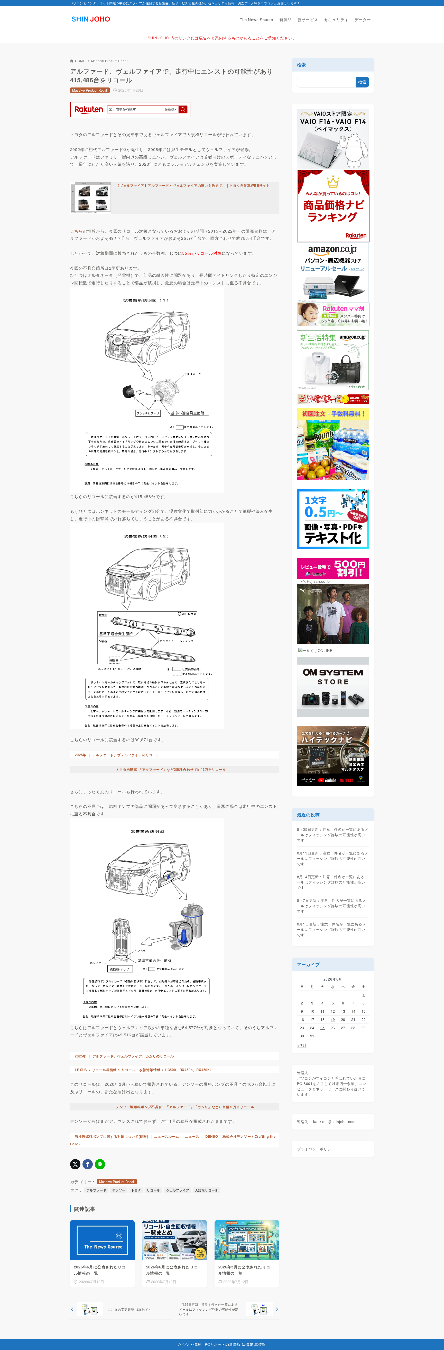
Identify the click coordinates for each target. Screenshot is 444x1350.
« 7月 (302, 1045)
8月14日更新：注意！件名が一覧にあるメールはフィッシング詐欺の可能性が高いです (332, 882)
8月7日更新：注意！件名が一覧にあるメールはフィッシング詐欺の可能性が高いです (331, 906)
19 (333, 1019)
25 (322, 1027)
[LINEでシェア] (100, 1164)
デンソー (118, 1190)
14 (353, 1011)
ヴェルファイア (177, 1190)
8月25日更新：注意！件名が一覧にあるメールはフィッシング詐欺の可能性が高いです (332, 835)
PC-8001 (305, 1083)
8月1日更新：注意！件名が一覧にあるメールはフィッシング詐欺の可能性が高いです (331, 929)
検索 (301, 64)
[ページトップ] (432, 1338)
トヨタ (136, 1190)
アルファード (96, 1190)
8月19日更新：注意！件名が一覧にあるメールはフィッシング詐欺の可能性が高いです (332, 858)
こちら (76, 231)
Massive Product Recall (110, 60)
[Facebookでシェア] (87, 1164)
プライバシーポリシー (316, 1148)
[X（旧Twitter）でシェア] (75, 1164)
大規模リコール (206, 1190)
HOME (80, 60)
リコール (153, 1190)
